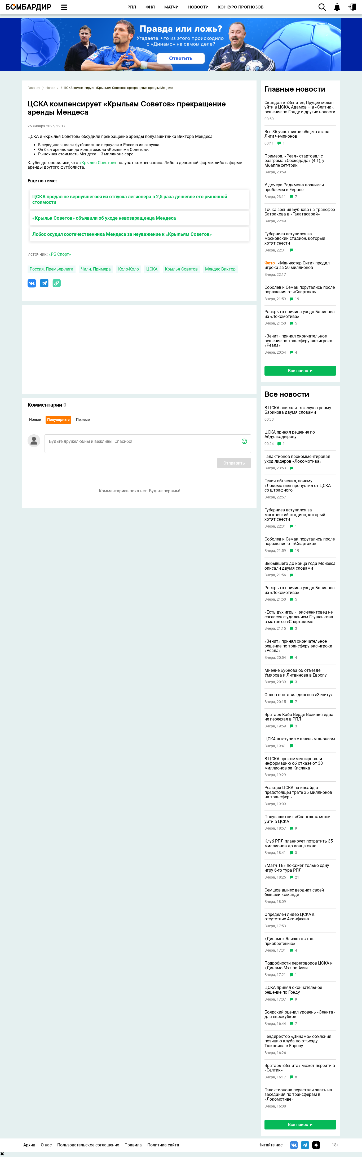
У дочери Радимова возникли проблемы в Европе (294, 187)
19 (297, 299)
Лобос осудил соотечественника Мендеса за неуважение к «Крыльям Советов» (122, 234)
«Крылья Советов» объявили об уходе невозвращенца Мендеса (104, 218)
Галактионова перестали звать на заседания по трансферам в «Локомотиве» (298, 1095)
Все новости (300, 370)
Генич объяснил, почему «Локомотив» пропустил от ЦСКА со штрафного (297, 486)
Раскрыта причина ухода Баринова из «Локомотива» (299, 314)
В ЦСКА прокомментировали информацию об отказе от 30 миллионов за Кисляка (293, 764)
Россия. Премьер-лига (51, 269)
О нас (46, 1145)
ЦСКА (151, 269)
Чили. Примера (96, 269)
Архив (29, 1145)
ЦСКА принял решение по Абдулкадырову (289, 434)
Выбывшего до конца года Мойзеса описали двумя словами (299, 565)
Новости (52, 88)
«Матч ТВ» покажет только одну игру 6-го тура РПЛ (296, 867)
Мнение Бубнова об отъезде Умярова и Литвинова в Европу (295, 672)
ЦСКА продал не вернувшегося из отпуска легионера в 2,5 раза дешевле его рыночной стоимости (129, 199)
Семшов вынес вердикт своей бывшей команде (294, 892)
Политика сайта (163, 1145)
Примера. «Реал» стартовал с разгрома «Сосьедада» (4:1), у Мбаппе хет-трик (294, 161)
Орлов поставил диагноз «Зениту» (298, 694)
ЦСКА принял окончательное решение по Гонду (293, 989)
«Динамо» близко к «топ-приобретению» (289, 941)
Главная (34, 88)
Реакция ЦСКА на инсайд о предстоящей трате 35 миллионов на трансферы (298, 792)
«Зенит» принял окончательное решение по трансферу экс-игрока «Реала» (298, 341)
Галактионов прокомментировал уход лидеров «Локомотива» (297, 458)
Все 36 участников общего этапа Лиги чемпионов (296, 134)
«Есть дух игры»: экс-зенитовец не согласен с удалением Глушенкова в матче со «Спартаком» (298, 617)
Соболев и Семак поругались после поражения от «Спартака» (299, 289)
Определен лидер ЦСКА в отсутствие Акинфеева (289, 916)
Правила (133, 1145)
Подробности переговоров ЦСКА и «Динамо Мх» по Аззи (298, 965)
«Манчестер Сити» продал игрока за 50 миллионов (297, 265)
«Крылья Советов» (97, 162)
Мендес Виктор (220, 269)
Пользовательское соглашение (88, 1145)
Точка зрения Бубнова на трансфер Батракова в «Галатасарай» (299, 212)
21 (297, 877)
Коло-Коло (128, 269)
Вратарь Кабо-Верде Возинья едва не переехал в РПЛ (298, 717)
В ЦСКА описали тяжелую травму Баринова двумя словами (297, 410)
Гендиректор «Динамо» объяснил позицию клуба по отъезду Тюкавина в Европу (297, 1041)
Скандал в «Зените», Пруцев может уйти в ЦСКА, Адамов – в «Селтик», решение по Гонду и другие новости (299, 107)
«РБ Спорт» (60, 254)
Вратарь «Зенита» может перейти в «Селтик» (299, 1068)
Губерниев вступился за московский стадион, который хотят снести (294, 239)
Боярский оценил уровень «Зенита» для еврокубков (299, 1014)
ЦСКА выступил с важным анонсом (299, 739)
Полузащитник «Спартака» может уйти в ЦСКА (298, 819)
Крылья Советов (181, 269)
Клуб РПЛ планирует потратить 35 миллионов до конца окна (298, 843)
